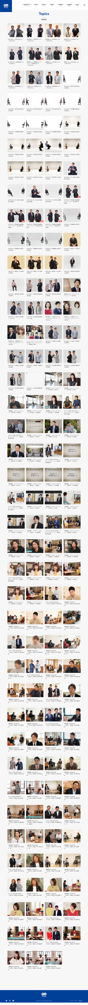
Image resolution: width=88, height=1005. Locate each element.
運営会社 (80, 1000)
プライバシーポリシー (74, 1000)
